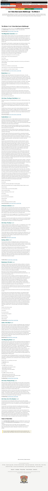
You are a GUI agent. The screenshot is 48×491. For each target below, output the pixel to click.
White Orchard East (26, 4)
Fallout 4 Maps (43, 464)
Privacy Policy (22, 469)
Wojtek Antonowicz (27, 459)
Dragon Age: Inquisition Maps (29, 464)
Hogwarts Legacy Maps (9, 464)
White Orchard (18, 4)
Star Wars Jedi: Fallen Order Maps (19, 464)
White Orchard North (4, 5)
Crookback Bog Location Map (12, 320)
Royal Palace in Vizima (20, 5)
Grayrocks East (34, 5)
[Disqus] (17, 445)
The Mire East (31, 7)
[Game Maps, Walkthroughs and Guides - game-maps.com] (24, 479)
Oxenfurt (40, 5)
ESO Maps (3, 464)
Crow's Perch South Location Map (15, 70)
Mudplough (45, 5)
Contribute (17, 469)
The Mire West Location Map (12, 259)
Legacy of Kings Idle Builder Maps (30, 466)
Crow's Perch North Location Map (15, 203)
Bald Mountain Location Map (12, 337)
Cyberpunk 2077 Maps (9, 466)
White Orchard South (43, 4)
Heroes (12, 4)
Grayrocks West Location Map (13, 31)
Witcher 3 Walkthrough (5, 4)
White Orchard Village (34, 4)
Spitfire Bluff (19, 7)
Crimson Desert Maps (39, 466)
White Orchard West (12, 5)
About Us (12, 469)
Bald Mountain (44, 7)
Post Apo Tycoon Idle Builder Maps (18, 466)
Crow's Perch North (4, 7)
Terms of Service (29, 469)
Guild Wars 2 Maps (38, 464)
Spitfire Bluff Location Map (11, 237)
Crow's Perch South (12, 7)
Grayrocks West (28, 5)
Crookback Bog (38, 7)
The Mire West (25, 7)
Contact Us (35, 469)
